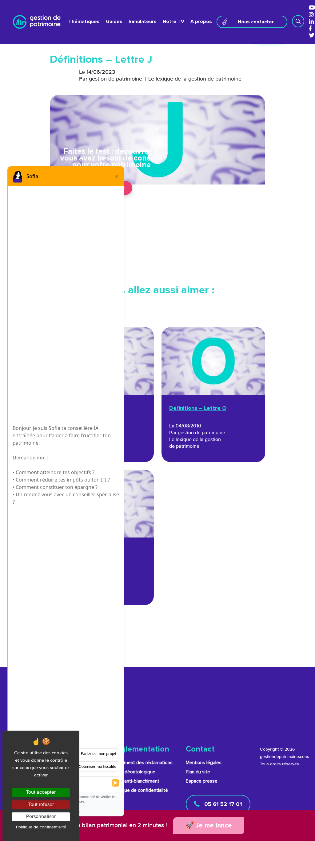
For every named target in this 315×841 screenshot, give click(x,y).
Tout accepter (41, 792)
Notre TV (173, 21)
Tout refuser (41, 804)
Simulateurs (143, 21)
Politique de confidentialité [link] (41, 827)
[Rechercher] (298, 21)
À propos (201, 21)
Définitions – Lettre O (197, 408)
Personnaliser (41, 816)
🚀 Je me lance (208, 825)
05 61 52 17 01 (222, 804)
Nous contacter (256, 21)
